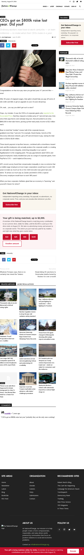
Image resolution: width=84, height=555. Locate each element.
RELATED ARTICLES (8, 284)
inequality (10, 253)
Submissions (34, 495)
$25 (15, 237)
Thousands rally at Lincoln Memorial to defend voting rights (8, 305)
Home (4, 482)
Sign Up (73, 6)
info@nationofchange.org (40, 544)
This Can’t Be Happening (66, 486)
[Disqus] (28, 437)
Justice (22, 329)
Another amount (12, 244)
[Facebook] (70, 1)
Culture (3, 17)
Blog (3, 492)
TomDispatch (62, 492)
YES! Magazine (63, 505)
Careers (32, 489)
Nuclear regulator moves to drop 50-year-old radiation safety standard (27, 314)
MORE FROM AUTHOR (25, 284)
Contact (32, 499)
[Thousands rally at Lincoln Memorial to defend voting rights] (8, 295)
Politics (3, 300)
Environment (23, 309)
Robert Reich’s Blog (64, 482)
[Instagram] (73, 1)
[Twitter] (77, 1)
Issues (45, 6)
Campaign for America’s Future (68, 489)
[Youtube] (80, 1)
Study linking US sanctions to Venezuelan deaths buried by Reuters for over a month (45, 274)
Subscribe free (12, 205)
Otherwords (11, 41)
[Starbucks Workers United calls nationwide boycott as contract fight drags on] (47, 378)
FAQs (31, 492)
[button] (79, 6)
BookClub (5, 495)
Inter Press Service (64, 502)
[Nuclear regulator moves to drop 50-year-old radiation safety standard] (27, 299)
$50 (24, 237)
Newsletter (5, 486)
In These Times (63, 508)
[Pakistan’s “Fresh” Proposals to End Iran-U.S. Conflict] (8, 327)
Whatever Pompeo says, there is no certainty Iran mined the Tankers (13, 273)
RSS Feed (5, 499)
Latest (52, 6)
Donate (66, 6)
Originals (59, 6)
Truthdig (60, 499)
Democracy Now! (64, 495)
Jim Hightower (6, 37)
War (2, 333)
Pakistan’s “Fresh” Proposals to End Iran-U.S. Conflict (7, 339)
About (32, 482)
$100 (34, 237)
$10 (6, 237)
